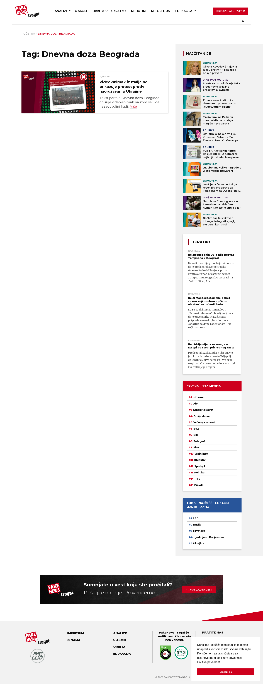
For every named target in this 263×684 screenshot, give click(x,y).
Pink (196, 447)
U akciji (81, 11)
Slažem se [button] (226, 671)
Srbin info (201, 453)
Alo (195, 403)
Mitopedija (160, 11)
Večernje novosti (204, 422)
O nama (73, 640)
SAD (196, 518)
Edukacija (183, 11)
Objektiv (199, 460)
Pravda (198, 485)
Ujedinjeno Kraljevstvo (209, 537)
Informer (199, 397)
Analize (61, 11)
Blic (195, 435)
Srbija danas (202, 416)
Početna (28, 33)
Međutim (138, 11)
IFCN (167, 640)
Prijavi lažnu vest (199, 589)
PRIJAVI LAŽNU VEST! (230, 11)
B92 (196, 428)
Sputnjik (200, 466)
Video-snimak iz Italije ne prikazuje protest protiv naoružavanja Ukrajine (123, 86)
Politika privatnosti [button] (208, 662)
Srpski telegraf (203, 409)
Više (133, 107)
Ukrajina (198, 543)
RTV (197, 478)
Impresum (75, 633)
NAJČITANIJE (198, 53)
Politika (199, 472)
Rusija (197, 524)
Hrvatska (199, 531)
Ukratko (118, 11)
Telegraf (199, 441)
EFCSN (178, 640)
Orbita (98, 11)
